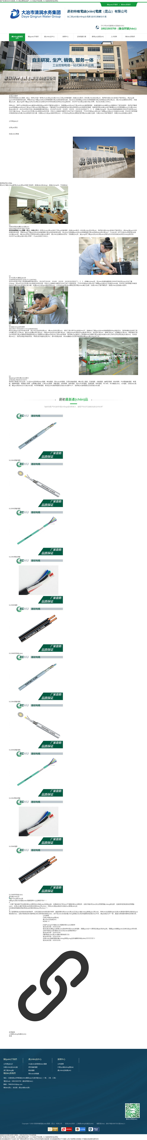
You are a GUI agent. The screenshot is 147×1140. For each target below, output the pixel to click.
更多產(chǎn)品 (14, 896)
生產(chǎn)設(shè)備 (11, 1067)
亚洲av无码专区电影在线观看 (39, 1139)
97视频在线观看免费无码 (90, 1139)
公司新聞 (46, 915)
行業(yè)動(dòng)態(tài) (51, 917)
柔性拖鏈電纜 (32, 1067)
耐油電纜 (31, 1070)
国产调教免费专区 (23, 1139)
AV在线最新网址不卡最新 (58, 1139)
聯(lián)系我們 (126, 4)
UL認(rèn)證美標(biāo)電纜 (37, 1064)
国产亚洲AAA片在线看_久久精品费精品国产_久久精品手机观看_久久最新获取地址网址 (29, 1)
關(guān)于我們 (112, 4)
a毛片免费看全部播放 (74, 1139)
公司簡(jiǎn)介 (8, 1064)
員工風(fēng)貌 (9, 1070)
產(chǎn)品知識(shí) (49, 919)
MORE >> (46, 921)
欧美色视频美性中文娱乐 (8, 1139)
